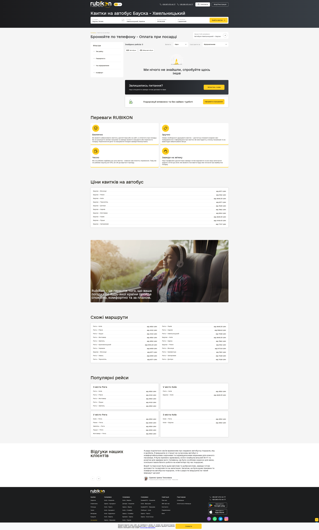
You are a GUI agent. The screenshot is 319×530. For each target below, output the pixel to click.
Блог (163, 513)
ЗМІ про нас (166, 503)
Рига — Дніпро (167, 359)
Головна (93, 32)
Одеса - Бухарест (110, 503)
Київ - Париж (126, 520)
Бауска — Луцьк (99, 220)
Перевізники (166, 510)
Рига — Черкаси (99, 348)
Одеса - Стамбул (127, 513)
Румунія (93, 516)
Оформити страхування (214, 101)
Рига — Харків (167, 330)
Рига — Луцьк (98, 333)
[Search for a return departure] (225, 35)
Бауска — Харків (99, 209)
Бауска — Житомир (100, 213)
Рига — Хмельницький (170, 333)
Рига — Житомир (99, 337)
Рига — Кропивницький (102, 344)
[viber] (209, 519)
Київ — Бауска (168, 422)
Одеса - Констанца (147, 516)
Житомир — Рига (99, 433)
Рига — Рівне (98, 330)
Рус (120, 4)
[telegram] (220, 519)
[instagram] (226, 519)
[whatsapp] (215, 519)
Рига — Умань (98, 355)
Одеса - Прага (145, 513)
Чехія (92, 510)
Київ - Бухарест (109, 510)
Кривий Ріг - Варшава (148, 507)
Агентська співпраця (184, 503)
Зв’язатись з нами (214, 87)
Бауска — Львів (98, 216)
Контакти (165, 507)
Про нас (164, 500)
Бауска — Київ (98, 198)
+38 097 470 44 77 (168, 4)
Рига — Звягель (99, 341)
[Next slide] (99, 479)
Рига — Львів (167, 326)
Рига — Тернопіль (99, 359)
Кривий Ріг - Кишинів (148, 500)
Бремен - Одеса (127, 516)
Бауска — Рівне (98, 194)
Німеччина (94, 503)
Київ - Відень (108, 516)
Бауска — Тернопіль (100, 202)
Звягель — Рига (99, 426)
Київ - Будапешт (109, 513)
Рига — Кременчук (169, 352)
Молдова (94, 513)
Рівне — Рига (98, 422)
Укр (116, 4)
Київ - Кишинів (109, 500)
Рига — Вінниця (168, 348)
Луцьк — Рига (98, 430)
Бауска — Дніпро (99, 205)
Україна (93, 500)
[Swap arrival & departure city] (123, 20)
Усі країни (94, 520)
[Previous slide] (93, 479)
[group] (180, 465)
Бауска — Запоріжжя (101, 224)
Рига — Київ (97, 326)
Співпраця (180, 500)
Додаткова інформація (147, 527)
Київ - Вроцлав (146, 503)
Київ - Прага (108, 507)
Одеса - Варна (127, 507)
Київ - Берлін (126, 500)
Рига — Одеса (167, 341)
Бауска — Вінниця (99, 191)
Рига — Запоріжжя (169, 355)
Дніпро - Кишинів (128, 503)
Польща (93, 507)
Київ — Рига (97, 419)
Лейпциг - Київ (146, 510)
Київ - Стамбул (127, 510)
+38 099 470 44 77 (186, 4)
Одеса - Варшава (109, 520)
